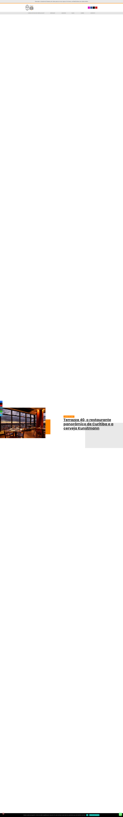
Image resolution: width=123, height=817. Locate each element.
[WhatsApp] (1, 411)
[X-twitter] (94, 8)
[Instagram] (89, 8)
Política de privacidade (94, 815)
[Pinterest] (1, 406)
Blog (73, 13)
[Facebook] (1, 402)
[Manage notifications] (3, 814)
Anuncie (64, 13)
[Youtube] (96, 8)
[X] (1, 404)
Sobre (82, 13)
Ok (87, 815)
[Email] (1, 413)
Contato (92, 13)
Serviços (52, 13)
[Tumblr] (1, 409)
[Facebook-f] (91, 8)
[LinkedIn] (1, 407)
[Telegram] (1, 415)
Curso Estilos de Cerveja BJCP (36, 13)
